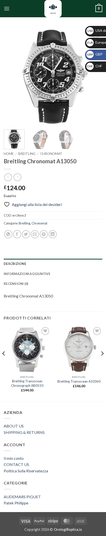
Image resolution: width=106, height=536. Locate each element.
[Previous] (11, 76)
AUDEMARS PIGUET (22, 496)
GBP (95, 54)
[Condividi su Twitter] (26, 234)
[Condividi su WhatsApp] (8, 234)
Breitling (26, 154)
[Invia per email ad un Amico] (35, 234)
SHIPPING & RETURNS (24, 432)
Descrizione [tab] (15, 264)
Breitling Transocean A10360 (79, 381)
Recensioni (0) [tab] (16, 284)
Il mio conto (14, 458)
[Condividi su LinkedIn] (53, 234)
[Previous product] (17, 177)
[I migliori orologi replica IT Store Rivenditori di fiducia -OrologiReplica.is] (53, 8)
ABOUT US (14, 426)
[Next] (94, 76)
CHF (94, 66)
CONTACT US (16, 464)
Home (9, 154)
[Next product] (8, 177)
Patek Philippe (16, 502)
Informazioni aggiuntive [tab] (27, 274)
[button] (7, 8)
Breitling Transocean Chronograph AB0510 (27, 383)
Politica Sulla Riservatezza (26, 470)
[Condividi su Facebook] (17, 234)
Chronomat (51, 154)
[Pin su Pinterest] (44, 234)
